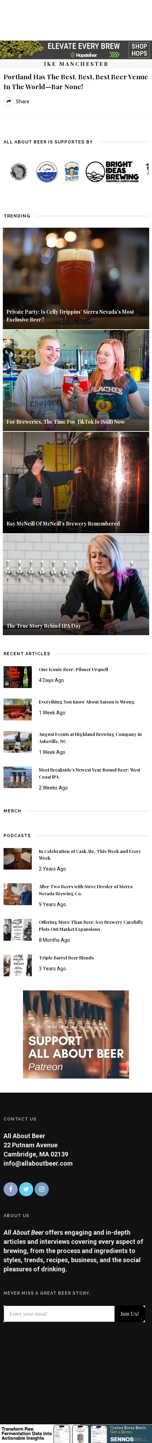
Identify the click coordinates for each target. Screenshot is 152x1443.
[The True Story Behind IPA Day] (76, 584)
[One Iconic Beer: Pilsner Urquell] (18, 676)
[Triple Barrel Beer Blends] (18, 965)
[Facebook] (11, 1189)
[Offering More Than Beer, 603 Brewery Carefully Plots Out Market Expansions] (18, 929)
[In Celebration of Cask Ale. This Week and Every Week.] (18, 858)
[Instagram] (42, 1189)
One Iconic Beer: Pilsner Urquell (73, 669)
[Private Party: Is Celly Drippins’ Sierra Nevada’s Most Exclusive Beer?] (76, 278)
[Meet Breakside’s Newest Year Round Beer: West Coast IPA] (18, 776)
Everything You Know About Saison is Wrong (87, 702)
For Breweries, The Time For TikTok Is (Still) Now (65, 421)
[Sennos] (76, 1433)
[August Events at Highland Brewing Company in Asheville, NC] (18, 741)
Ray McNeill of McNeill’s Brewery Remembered (63, 523)
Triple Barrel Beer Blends (66, 957)
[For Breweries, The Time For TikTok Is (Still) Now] (76, 379)
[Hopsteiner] (76, 49)
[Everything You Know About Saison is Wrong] (18, 709)
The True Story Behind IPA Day (43, 625)
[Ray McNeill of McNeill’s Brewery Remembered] (76, 482)
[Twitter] (26, 1189)
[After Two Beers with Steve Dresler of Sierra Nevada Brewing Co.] (18, 893)
